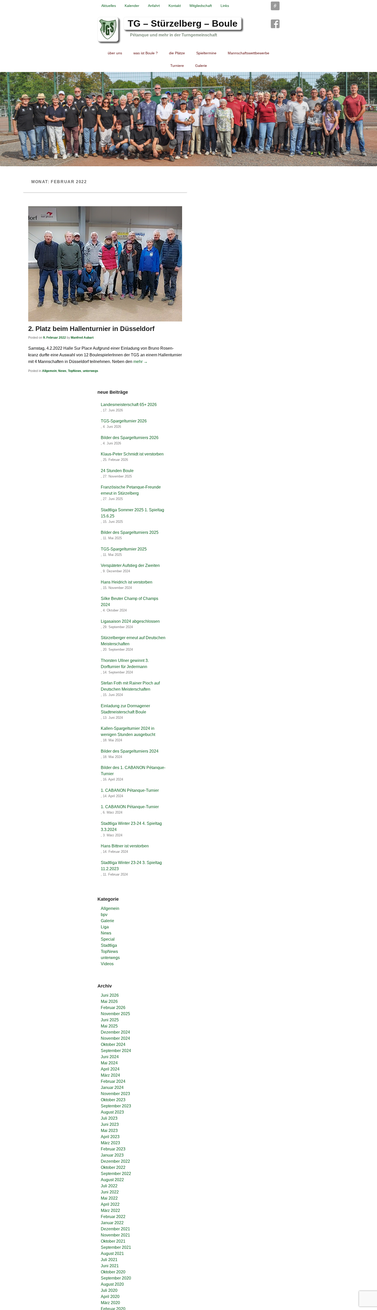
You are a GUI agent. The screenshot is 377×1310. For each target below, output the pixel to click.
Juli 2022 (109, 1186)
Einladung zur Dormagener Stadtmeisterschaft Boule (125, 709)
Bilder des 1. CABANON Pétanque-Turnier (133, 770)
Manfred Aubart (82, 337)
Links (225, 6)
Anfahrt (154, 6)
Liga (105, 927)
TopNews (74, 371)
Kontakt (174, 6)
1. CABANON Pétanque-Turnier (130, 790)
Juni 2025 (110, 1020)
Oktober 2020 (113, 1272)
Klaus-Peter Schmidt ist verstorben (132, 454)
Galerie (201, 66)
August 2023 (112, 1112)
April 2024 (110, 1069)
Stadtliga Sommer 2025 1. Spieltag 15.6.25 (132, 513)
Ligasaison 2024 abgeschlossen (130, 621)
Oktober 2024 (113, 1044)
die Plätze (177, 53)
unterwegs (90, 371)
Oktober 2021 (113, 1241)
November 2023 (115, 1093)
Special (108, 939)
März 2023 (110, 1143)
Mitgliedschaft (201, 6)
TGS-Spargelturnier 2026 (124, 421)
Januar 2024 (112, 1087)
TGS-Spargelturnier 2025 (124, 549)
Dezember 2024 (115, 1032)
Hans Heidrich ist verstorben (126, 582)
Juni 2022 (110, 1192)
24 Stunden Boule (117, 471)
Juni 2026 (110, 995)
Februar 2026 (113, 1007)
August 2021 (112, 1253)
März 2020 (110, 1303)
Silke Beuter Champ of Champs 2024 (129, 601)
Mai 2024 (109, 1063)
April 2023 (110, 1137)
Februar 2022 (113, 1216)
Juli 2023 (109, 1118)
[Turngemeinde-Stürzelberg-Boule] (188, 119)
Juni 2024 (110, 1057)
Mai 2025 (109, 1026)
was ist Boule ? (145, 53)
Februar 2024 (113, 1081)
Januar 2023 (112, 1155)
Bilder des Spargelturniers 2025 (129, 532)
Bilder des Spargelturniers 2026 (129, 437)
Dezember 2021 (115, 1229)
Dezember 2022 (115, 1161)
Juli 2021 (109, 1259)
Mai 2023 (109, 1130)
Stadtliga (109, 945)
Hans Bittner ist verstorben (125, 846)
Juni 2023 (110, 1124)
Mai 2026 (109, 1001)
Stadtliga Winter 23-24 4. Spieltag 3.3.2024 (131, 826)
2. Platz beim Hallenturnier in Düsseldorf (91, 328)
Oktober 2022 (113, 1167)
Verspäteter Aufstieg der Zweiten (130, 565)
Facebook (275, 23)
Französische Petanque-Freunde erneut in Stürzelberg (131, 490)
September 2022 (116, 1173)
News (62, 371)
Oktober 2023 (113, 1100)
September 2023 (116, 1106)
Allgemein (49, 371)
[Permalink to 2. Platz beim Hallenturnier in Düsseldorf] (105, 263)
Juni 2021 (110, 1266)
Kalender (132, 6)
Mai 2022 (109, 1198)
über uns (115, 53)
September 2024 (116, 1050)
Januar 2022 (112, 1223)
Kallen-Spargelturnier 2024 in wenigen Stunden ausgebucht (128, 731)
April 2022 (110, 1204)
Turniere (177, 66)
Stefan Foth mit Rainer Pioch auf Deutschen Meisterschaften (130, 686)
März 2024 (110, 1075)
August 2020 (112, 1284)
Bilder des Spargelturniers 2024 (129, 751)
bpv (104, 914)
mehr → (140, 361)
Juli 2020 (109, 1290)
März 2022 (110, 1210)
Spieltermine (206, 53)
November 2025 (115, 1014)
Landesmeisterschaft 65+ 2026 (129, 404)
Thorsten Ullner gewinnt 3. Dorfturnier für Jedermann (125, 663)
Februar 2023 (113, 1149)
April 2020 (110, 1296)
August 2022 (112, 1180)
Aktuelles (108, 6)
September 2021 (116, 1247)
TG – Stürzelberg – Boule (182, 23)
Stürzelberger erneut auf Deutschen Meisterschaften (133, 641)
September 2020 (116, 1278)
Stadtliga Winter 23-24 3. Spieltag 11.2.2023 (131, 865)
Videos (107, 964)
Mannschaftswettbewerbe (248, 53)
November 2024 (115, 1038)
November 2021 (115, 1235)
